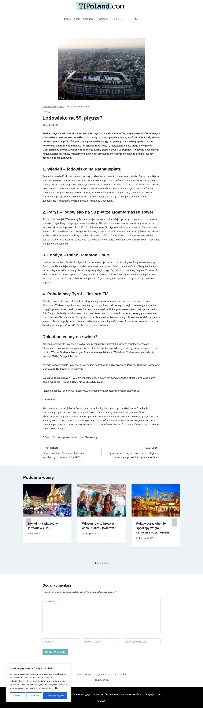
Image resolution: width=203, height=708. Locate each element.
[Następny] (174, 522)
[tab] (95, 563)
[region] (38, 683)
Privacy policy (101, 679)
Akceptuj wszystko (55, 695)
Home (67, 19)
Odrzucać (34, 695)
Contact (103, 19)
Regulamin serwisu (105, 674)
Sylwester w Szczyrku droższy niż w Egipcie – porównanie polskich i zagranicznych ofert (134, 453)
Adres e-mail (92, 641)
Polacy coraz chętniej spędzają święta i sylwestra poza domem (152, 528)
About (77, 19)
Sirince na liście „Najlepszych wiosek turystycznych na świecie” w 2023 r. (63, 453)
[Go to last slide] (28, 522)
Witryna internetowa (136, 641)
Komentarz (51, 601)
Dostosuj (17, 695)
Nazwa (48, 641)
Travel (46, 112)
